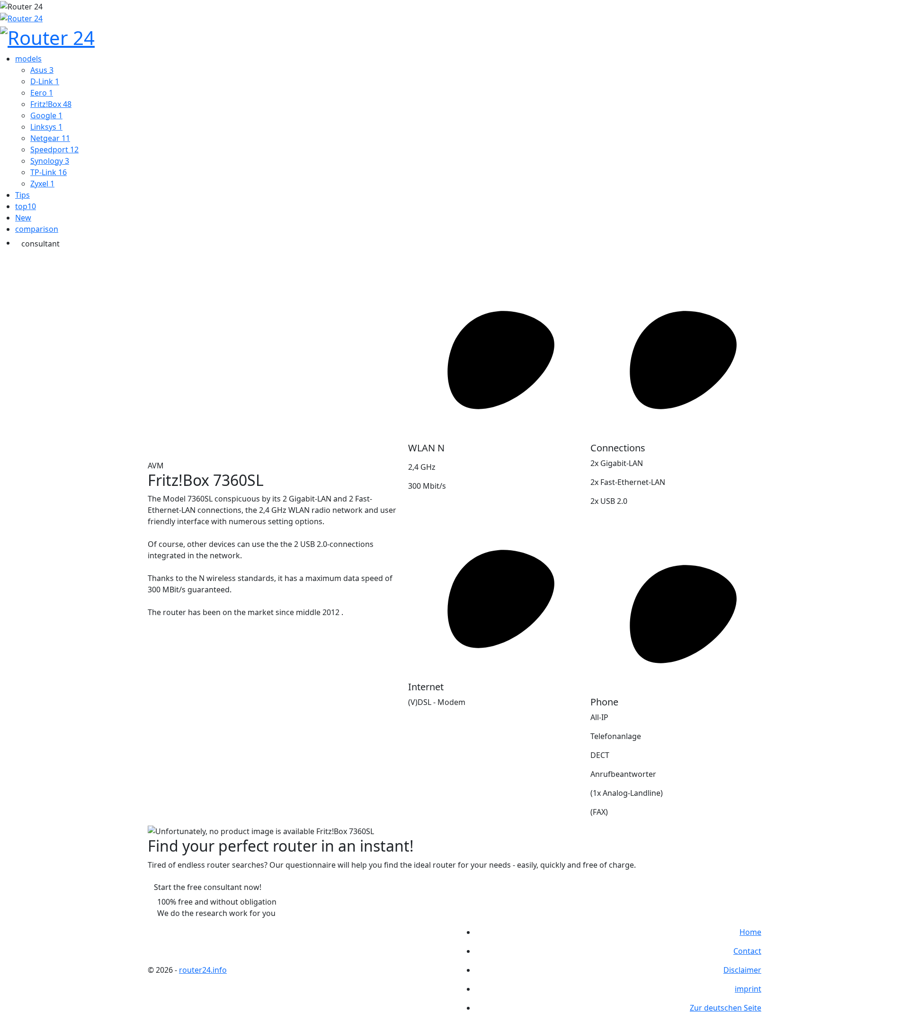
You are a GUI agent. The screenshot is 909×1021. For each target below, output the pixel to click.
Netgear (50, 138)
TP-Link (48, 172)
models (28, 58)
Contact (747, 951)
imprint (748, 989)
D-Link (44, 81)
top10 (25, 206)
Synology (49, 161)
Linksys (46, 127)
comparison (36, 229)
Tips (22, 195)
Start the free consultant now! (207, 887)
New (23, 217)
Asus (41, 70)
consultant (40, 243)
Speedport (54, 149)
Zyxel (42, 183)
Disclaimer (742, 970)
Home (750, 932)
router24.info (203, 970)
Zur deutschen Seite (725, 1008)
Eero (41, 93)
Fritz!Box (50, 104)
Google (46, 115)
